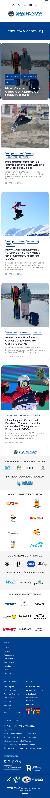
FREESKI (29, 154)
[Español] (28, 709)
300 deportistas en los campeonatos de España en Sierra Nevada (24, 164)
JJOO (8, 242)
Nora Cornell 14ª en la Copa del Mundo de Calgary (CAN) (23, 92)
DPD (7, 154)
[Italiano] (33, 712)
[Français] (28, 712)
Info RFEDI (9, 183)
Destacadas (12, 77)
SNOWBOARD (29, 77)
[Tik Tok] (36, 6)
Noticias (11, 82)
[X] (19, 6)
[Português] (38, 712)
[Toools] (25, 793)
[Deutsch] (38, 709)
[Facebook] (13, 6)
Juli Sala (11, 99)
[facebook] (5, 761)
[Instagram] (25, 6)
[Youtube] (31, 6)
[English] (33, 709)
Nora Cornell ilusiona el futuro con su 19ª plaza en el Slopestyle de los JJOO (23, 254)
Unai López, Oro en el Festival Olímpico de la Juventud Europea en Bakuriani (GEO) (22, 424)
